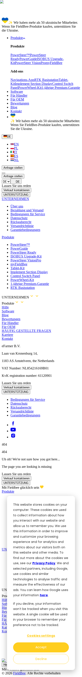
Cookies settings (41, 635)
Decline (41, 659)
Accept (41, 647)
